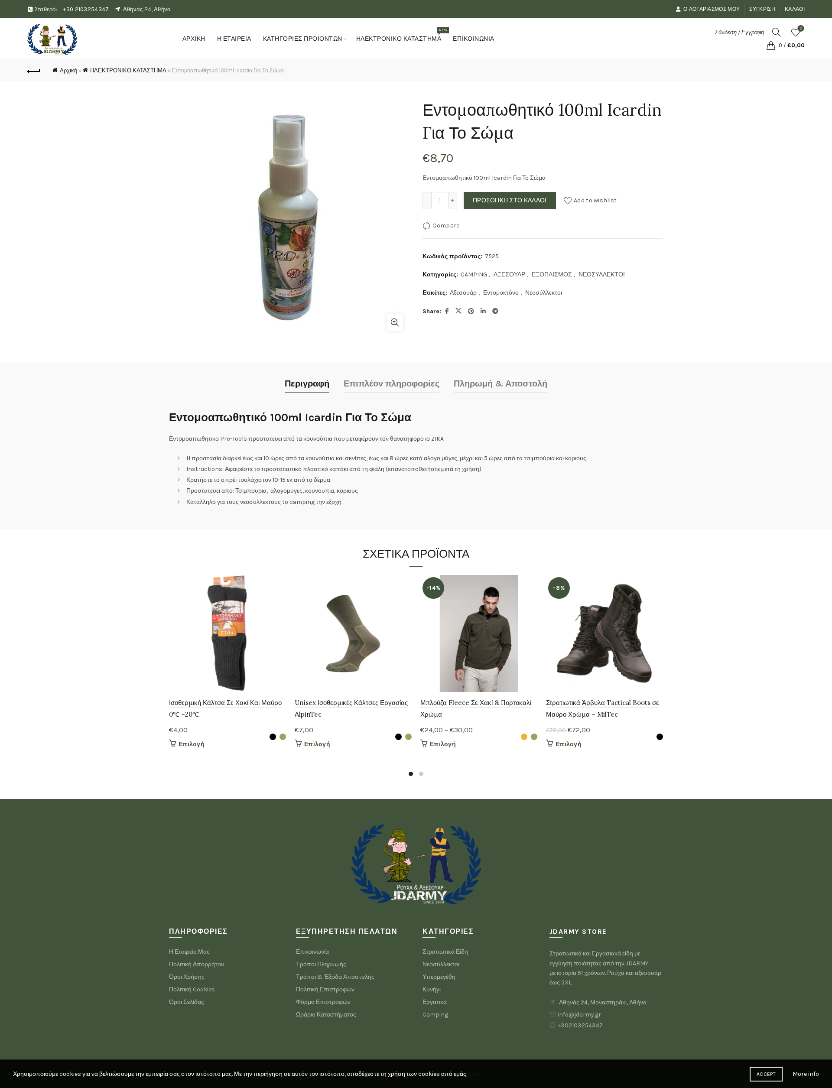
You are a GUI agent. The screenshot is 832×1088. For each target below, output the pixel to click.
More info (806, 1074)
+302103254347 (580, 1025)
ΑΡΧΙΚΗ (193, 38)
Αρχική (68, 70)
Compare (445, 225)
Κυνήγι (431, 989)
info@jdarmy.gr (579, 1014)
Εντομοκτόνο (501, 292)
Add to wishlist (595, 200)
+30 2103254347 (86, 9)
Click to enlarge (395, 322)
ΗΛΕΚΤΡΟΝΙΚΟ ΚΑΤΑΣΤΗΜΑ (401, 35)
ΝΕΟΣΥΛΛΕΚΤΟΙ (601, 274)
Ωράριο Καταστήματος (326, 1014)
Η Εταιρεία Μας (189, 951)
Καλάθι (795, 9)
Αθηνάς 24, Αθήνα (147, 9)
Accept (766, 1074)
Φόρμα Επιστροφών (323, 1002)
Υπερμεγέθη (438, 977)
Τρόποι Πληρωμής (321, 964)
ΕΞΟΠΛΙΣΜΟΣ (552, 274)
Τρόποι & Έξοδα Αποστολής (335, 977)
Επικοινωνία (312, 951)
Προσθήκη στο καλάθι (510, 200)
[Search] (776, 32)
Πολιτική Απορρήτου (196, 964)
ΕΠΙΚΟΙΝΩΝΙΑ (473, 38)
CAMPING (474, 274)
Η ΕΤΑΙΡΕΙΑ (234, 38)
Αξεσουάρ (463, 292)
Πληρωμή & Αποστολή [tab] (500, 384)
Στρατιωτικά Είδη (445, 951)
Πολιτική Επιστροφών (325, 989)
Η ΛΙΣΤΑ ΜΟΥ (801, 28)
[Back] (34, 70)
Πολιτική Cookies (192, 989)
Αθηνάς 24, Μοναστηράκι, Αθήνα (603, 1002)
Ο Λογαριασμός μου (711, 9)
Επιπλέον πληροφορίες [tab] (391, 384)
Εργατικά (434, 1002)
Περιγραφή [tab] (307, 384)
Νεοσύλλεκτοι (543, 292)
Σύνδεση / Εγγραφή (739, 32)
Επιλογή (192, 744)
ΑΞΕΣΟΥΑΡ (509, 274)
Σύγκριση (762, 9)
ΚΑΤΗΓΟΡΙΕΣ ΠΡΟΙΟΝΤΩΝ (302, 38)
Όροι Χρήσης (187, 977)
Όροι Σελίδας (186, 1002)
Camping (435, 1014)
